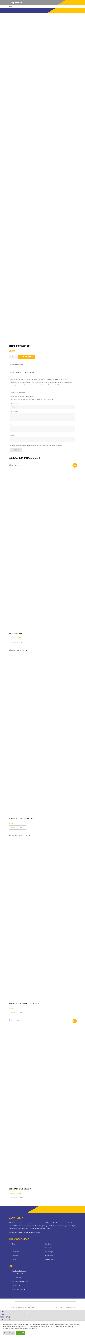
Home (13, 1244)
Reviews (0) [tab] (29, 372)
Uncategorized (19, 365)
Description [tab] (15, 372)
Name (12, 425)
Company (15, 1255)
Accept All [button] (20, 1333)
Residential (48, 1248)
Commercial (15, 1252)
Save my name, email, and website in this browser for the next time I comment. (37, 446)
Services (48, 1244)
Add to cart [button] (17, 642)
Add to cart (26, 357)
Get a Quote (49, 1255)
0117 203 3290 (16, 1278)
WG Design (49, 1252)
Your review (14, 411)
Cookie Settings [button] (9, 1333)
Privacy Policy (50, 1259)
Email (12, 435)
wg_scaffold (16, 1285)
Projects (14, 1248)
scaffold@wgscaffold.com (20, 1281)
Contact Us (15, 1259)
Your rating (14, 403)
